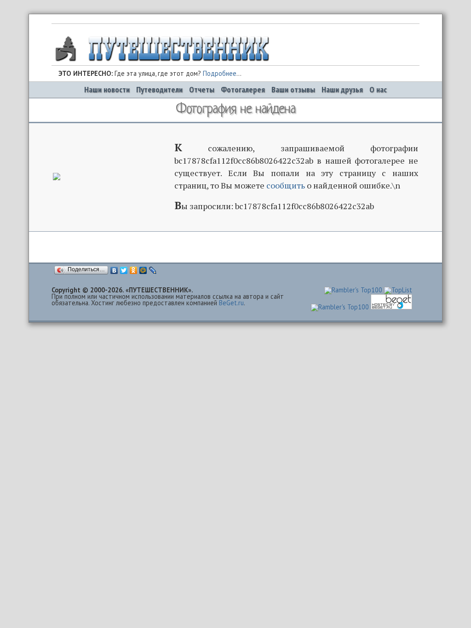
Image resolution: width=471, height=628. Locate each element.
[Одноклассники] (133, 270)
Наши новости (107, 89)
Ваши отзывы (293, 89)
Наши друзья (342, 89)
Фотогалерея (243, 89)
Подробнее (219, 73)
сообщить (285, 185)
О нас (378, 89)
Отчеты (201, 89)
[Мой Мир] (143, 270)
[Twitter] (124, 270)
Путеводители (159, 89)
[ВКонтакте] (114, 270)
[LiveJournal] (153, 270)
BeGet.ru (231, 302)
